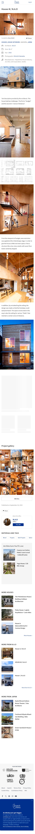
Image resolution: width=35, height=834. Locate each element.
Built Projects (21, 538)
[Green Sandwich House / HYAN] (7, 732)
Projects (12, 538)
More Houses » (28, 635)
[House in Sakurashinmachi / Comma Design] (7, 628)
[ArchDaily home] (16, 2)
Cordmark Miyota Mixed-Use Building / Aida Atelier (23, 716)
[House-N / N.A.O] (16, 455)
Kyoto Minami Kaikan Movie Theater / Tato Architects (22, 703)
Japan (30, 42)
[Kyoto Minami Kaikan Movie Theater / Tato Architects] (7, 705)
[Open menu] (2, 2)
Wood (4, 538)
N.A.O (14, 46)
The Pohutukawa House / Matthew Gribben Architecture (23, 599)
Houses (4, 42)
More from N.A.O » (27, 687)
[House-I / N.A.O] (7, 680)
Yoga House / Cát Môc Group (22, 564)
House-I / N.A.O (20, 676)
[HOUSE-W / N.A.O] (7, 667)
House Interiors (14, 42)
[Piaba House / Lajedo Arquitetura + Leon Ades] (7, 615)
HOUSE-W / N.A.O (21, 662)
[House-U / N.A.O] (7, 653)
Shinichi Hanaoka (19, 56)
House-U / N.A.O (20, 649)
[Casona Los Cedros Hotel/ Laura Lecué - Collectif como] (9, 555)
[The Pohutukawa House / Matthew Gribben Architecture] (7, 601)
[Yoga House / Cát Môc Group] (9, 568)
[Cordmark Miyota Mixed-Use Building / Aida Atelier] (7, 719)
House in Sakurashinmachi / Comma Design (21, 625)
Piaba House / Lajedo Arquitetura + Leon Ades (23, 611)
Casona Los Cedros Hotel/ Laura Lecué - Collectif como (23, 552)
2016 (9, 53)
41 (9, 49)
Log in (30, 2)
